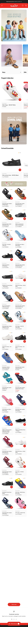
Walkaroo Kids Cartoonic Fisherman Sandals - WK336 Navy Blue (6, 431)
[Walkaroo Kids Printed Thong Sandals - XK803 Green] (20, 544)
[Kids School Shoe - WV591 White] (20, 442)
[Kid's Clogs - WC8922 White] (20, 462)
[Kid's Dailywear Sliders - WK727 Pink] (7, 400)
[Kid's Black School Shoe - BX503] (7, 483)
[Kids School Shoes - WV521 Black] (7, 566)
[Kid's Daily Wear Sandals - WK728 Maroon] (7, 442)
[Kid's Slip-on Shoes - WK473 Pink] (7, 544)
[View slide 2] (13, 619)
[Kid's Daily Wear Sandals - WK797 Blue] (7, 503)
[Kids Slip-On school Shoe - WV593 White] (7, 586)
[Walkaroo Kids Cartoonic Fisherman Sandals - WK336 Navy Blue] (7, 420)
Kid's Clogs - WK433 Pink (20, 512)
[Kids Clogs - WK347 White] (11, 91)
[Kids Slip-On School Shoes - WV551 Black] (7, 276)
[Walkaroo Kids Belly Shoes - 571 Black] (20, 420)
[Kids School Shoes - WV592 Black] (7, 255)
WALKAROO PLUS (18, 304)
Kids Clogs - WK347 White (8, 105)
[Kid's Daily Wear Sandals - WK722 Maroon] (7, 462)
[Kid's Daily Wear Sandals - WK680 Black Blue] (20, 255)
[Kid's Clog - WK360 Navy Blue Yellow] (20, 483)
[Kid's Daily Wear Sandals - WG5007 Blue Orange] (20, 378)
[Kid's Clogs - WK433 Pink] (20, 503)
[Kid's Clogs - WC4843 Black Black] (20, 566)
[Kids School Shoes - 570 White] (7, 337)
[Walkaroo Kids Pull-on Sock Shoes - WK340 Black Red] (20, 586)
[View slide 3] (15, 619)
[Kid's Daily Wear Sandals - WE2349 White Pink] (20, 296)
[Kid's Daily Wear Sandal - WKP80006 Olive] (7, 214)
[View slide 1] (11, 619)
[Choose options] (20, 99)
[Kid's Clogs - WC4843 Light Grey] (7, 235)
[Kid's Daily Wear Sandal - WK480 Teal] (7, 378)
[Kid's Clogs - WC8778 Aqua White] (20, 317)
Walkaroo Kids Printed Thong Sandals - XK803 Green (19, 554)
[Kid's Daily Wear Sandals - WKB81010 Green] (7, 317)
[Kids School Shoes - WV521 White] (20, 276)
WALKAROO (4, 103)
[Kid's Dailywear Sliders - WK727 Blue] (20, 235)
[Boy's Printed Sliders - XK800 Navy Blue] (7, 296)
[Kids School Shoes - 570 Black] (20, 337)
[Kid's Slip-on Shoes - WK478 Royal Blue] (7, 358)
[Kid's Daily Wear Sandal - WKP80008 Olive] (20, 358)
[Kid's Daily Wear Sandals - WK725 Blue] (20, 400)
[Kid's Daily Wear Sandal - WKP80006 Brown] (20, 194)
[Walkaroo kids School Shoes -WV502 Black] (20, 214)
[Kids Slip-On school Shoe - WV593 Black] (20, 524)
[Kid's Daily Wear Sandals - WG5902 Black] (7, 194)
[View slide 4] (16, 619)
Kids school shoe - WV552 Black (10, 175)
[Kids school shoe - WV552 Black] (11, 161)
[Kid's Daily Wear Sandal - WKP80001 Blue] (7, 524)
